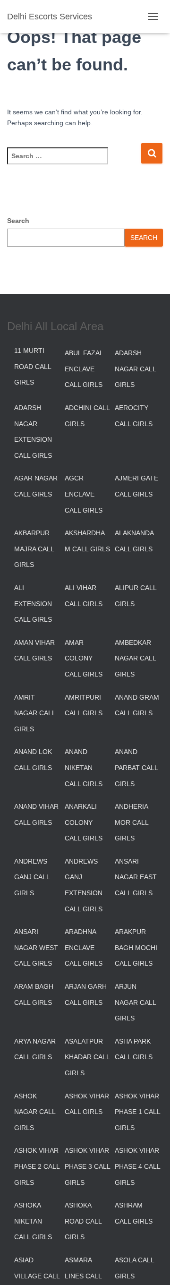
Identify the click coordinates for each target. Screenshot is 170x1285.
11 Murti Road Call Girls (32, 366)
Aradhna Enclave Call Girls (83, 947)
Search (18, 220)
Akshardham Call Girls (87, 541)
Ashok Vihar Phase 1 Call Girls (137, 1111)
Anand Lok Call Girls (33, 759)
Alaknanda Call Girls (134, 541)
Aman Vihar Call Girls (34, 650)
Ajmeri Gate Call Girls (136, 486)
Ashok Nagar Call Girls (34, 1111)
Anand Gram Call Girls (137, 705)
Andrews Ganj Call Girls (32, 877)
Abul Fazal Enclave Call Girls (84, 368)
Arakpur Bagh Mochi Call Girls (136, 947)
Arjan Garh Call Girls (86, 994)
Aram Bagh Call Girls (33, 994)
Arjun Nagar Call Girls (135, 1002)
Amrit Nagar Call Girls (34, 713)
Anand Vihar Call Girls (36, 814)
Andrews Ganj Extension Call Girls (83, 885)
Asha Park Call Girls (134, 1049)
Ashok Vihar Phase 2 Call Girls (37, 1166)
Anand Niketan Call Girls (83, 767)
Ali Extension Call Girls (33, 603)
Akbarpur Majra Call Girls (34, 548)
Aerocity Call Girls (134, 416)
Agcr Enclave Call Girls (83, 494)
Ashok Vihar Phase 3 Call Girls (87, 1166)
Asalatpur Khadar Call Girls (87, 1057)
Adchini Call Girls (87, 416)
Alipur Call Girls (135, 596)
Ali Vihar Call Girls (83, 596)
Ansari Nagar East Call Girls (136, 877)
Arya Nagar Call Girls (35, 1049)
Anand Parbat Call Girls (136, 767)
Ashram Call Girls (134, 1213)
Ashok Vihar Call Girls (87, 1104)
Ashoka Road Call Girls (83, 1221)
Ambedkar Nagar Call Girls (135, 658)
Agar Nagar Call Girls (36, 486)
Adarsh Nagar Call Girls (135, 368)
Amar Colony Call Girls (83, 658)
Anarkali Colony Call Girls (83, 822)
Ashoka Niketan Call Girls (33, 1221)
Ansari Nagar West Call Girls (36, 947)
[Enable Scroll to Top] (151, 1266)
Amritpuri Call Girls (83, 705)
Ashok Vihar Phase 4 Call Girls (137, 1166)
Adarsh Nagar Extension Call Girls (33, 431)
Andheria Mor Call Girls (131, 822)
